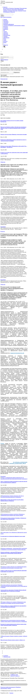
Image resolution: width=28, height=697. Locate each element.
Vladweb (11, 693)
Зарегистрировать (7, 17)
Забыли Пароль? (4, 59)
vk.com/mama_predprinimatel (20, 462)
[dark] (4, 47)
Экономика (16, 8)
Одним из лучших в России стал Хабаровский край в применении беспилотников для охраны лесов (14, 571)
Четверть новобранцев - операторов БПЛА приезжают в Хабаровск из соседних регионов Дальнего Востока (12, 553)
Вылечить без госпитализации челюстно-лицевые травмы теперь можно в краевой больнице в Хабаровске (13, 625)
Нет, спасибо (3, 75)
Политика (11, 8)
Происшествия (23, 8)
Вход (2, 17)
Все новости (6, 8)
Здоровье (5, 10)
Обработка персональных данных (11, 688)
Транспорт (15, 10)
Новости (5, 7)
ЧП (4, 12)
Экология (20, 10)
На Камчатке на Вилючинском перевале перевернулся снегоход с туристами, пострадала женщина (14, 140)
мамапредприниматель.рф (17, 353)
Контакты (5, 26)
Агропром (10, 10)
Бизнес (4, 9)
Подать (2, 443)
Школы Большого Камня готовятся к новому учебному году (13, 639)
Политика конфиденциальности (8, 687)
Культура (9, 9)
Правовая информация (8, 24)
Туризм (24, 10)
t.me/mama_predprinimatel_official (17, 463)
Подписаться (16, 72)
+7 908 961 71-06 (14, 674)
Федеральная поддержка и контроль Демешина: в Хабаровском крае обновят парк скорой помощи (13, 519)
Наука (15, 9)
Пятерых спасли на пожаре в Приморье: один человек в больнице (14, 134)
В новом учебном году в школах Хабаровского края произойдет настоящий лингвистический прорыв (13, 606)
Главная (5, 19)
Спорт (12, 9)
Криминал (7, 12)
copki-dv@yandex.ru (14, 675)
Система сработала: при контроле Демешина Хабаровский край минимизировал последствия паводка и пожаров (13, 591)
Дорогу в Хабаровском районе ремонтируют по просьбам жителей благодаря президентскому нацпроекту (14, 482)
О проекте (5, 27)
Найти (2, 15)
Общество (12, 12)
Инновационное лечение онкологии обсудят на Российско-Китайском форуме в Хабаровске (12, 500)
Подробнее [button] (3, 226)
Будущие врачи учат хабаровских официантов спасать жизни (13, 536)
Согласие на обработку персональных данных (14, 25)
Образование (20, 9)
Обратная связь (6, 656)
